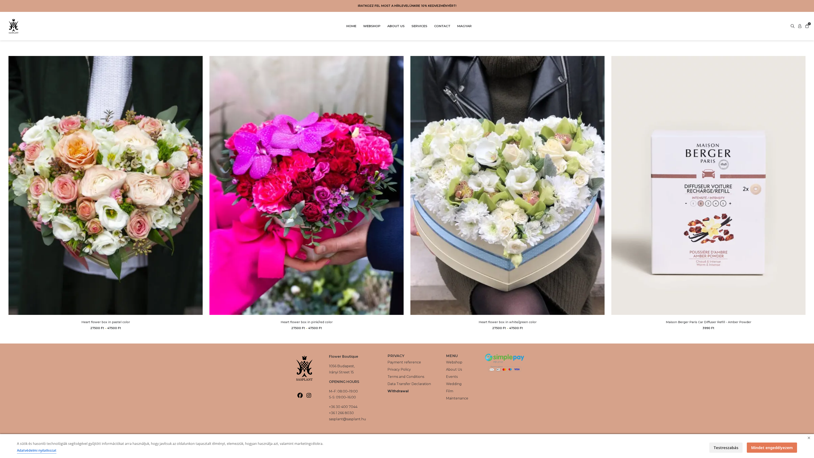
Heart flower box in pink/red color (307, 322)
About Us (454, 369)
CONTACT (442, 26)
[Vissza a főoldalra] (13, 26)
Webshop (454, 362)
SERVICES (419, 26)
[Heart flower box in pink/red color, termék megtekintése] (306, 185)
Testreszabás (726, 447)
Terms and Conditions (405, 377)
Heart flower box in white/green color (508, 322)
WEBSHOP (372, 26)
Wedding (454, 384)
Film (449, 391)
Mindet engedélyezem (772, 447)
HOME (351, 26)
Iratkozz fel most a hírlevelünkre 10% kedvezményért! (407, 6)
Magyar (464, 26)
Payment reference (404, 362)
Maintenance (457, 398)
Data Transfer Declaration (409, 384)
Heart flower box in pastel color (105, 322)
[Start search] (800, 26)
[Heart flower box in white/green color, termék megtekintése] (507, 185)
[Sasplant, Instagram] (308, 395)
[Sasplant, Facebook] (300, 395)
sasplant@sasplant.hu (347, 419)
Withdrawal (398, 391)
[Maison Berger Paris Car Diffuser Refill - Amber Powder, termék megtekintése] (708, 185)
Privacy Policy (399, 369)
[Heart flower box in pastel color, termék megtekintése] (105, 185)
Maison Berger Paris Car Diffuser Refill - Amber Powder (708, 322)
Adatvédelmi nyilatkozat (36, 450)
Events (452, 377)
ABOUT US (396, 26)
